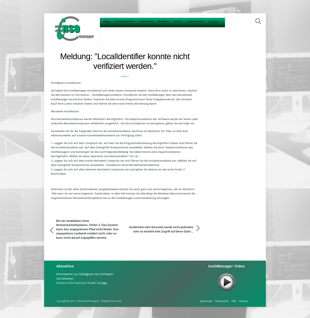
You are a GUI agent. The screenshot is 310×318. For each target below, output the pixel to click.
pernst (125, 76)
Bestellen (163, 21)
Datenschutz (222, 301)
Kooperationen (196, 21)
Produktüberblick (125, 21)
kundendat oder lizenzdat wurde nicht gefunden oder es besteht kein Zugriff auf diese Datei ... (161, 229)
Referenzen (146, 21)
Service (178, 21)
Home (106, 21)
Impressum (206, 301)
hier (104, 283)
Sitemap (243, 301)
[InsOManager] (74, 39)
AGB (233, 301)
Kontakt (213, 21)
